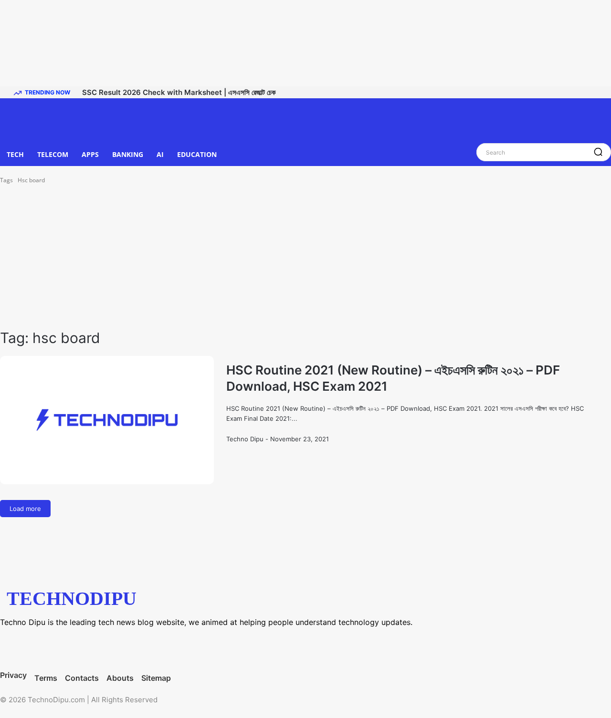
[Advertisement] (305, 256)
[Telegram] (93, 647)
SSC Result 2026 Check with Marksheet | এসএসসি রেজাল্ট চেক (179, 92)
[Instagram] (55, 647)
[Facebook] (16, 647)
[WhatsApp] (131, 647)
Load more (25, 508)
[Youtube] (169, 647)
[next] (601, 92)
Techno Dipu (244, 439)
